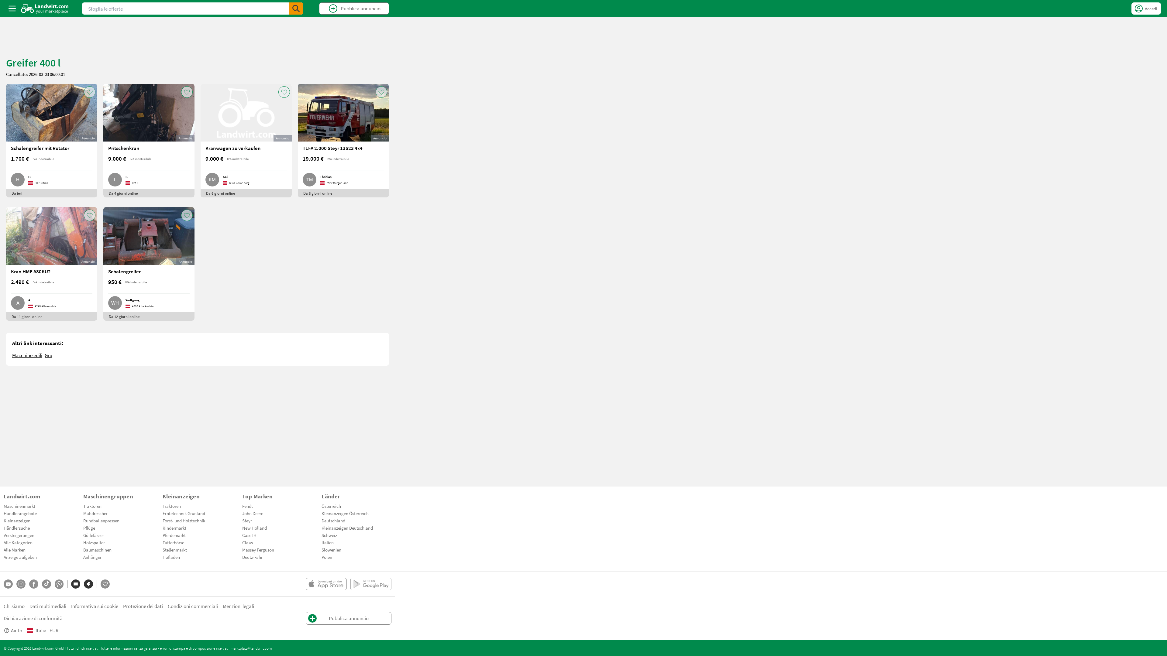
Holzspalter (94, 542)
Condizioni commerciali (193, 606)
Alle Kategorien (18, 542)
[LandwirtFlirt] (105, 584)
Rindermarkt (174, 528)
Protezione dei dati (143, 606)
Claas (247, 542)
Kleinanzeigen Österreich (345, 513)
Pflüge (89, 528)
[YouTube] (8, 584)
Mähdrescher (95, 513)
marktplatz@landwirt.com (251, 648)
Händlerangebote (20, 513)
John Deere (252, 513)
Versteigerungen (19, 535)
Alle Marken (15, 550)
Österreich (331, 506)
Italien (328, 542)
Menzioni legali (238, 606)
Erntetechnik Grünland (184, 513)
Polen (327, 557)
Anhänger (92, 557)
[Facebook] (33, 584)
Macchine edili (27, 355)
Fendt (247, 506)
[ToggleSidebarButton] (12, 8)
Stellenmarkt (175, 550)
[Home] (45, 8)
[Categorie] (75, 584)
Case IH (249, 535)
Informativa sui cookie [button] (94, 606)
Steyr (247, 521)
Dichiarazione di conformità (33, 618)
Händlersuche (17, 528)
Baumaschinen (97, 550)
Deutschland (333, 521)
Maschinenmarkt (19, 506)
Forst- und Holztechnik (184, 521)
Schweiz (329, 535)
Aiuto (16, 630)
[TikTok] (46, 584)
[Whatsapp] (59, 584)
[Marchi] (88, 584)
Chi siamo (14, 606)
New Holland (254, 528)
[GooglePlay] (370, 584)
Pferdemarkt (174, 535)
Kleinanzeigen (17, 521)
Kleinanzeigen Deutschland (347, 528)
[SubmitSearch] (296, 8)
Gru (48, 355)
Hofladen (171, 557)
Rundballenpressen (101, 521)
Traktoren (92, 506)
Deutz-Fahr (252, 557)
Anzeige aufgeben (20, 557)
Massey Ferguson (258, 550)
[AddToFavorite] (89, 92)
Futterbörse (173, 542)
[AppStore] (326, 584)
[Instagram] (21, 584)
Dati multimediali (47, 606)
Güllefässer (93, 535)
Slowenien (331, 550)
